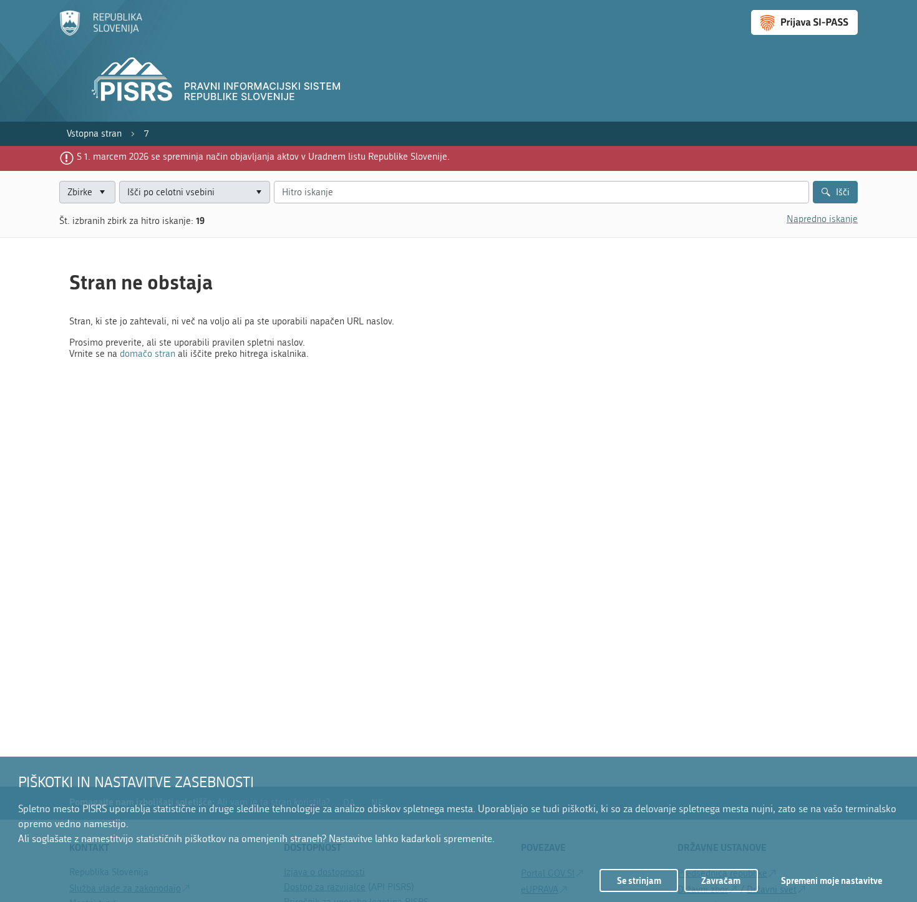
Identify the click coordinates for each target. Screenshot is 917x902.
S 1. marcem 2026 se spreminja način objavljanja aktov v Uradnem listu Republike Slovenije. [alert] (263, 156)
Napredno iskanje (822, 219)
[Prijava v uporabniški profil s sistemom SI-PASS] (804, 22)
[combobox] (194, 192)
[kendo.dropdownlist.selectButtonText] (258, 192)
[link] (94, 134)
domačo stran (147, 353)
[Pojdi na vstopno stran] (100, 33)
